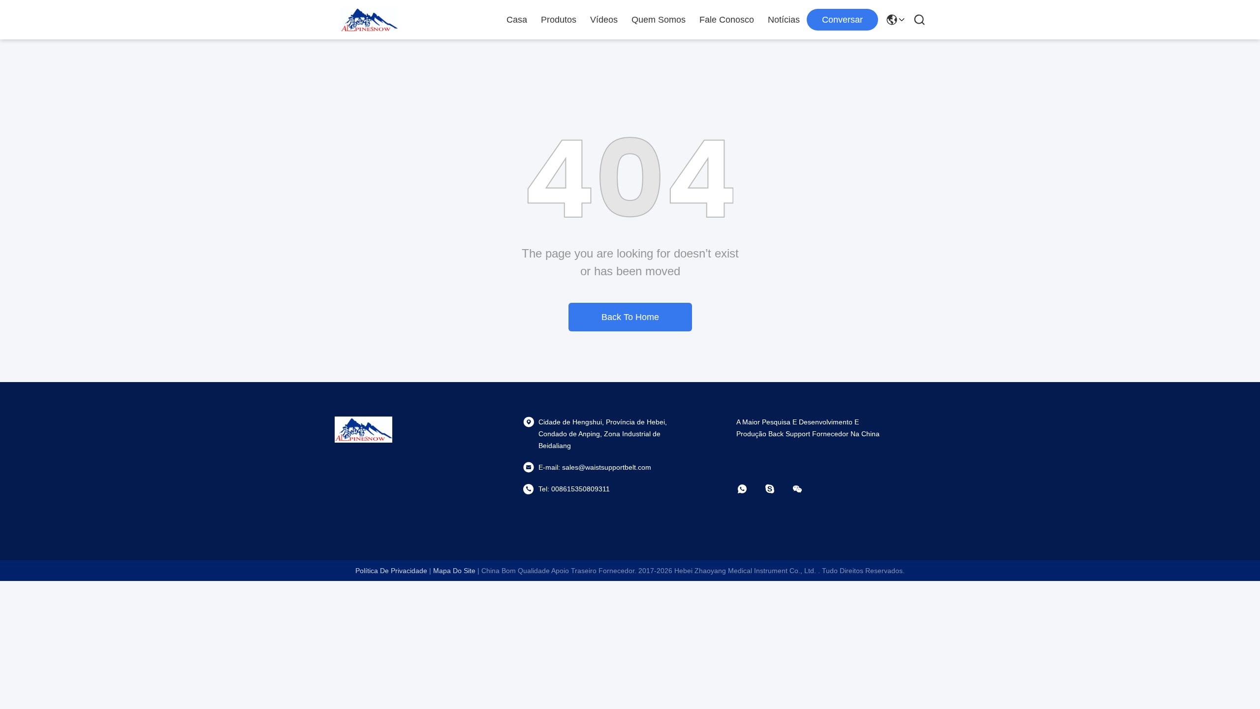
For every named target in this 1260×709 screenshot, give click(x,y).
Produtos (558, 20)
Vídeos (604, 20)
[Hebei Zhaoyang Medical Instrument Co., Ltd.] (369, 20)
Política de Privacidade (391, 571)
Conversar (842, 20)
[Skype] (776, 489)
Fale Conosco (726, 20)
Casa (516, 20)
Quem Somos (658, 20)
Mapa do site (454, 571)
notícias (784, 20)
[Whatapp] (749, 489)
